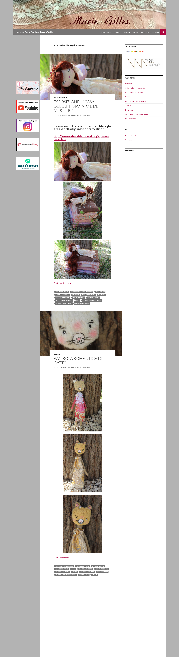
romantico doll (102, 569)
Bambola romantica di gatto (78, 360)
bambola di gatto (87, 572)
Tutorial (117, 32)
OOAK (77, 300)
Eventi (135, 32)
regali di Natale (78, 297)
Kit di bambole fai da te (134, 92)
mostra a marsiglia (82, 303)
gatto (75, 572)
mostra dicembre (88, 295)
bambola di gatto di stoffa (66, 575)
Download (145, 32)
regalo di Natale (62, 292)
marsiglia (101, 295)
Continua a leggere (63, 283)
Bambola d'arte (93, 297)
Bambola (75, 295)
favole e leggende (62, 295)
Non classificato (131, 119)
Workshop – (136, 114)
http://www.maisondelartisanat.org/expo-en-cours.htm (81, 138)
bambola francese (62, 572)
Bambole (127, 32)
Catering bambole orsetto (135, 88)
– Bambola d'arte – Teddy (34, 32)
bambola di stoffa (85, 569)
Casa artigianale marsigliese (82, 292)
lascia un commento (81, 115)
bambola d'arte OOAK (64, 303)
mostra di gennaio (62, 297)
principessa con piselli (64, 300)
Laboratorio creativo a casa (135, 101)
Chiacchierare (102, 572)
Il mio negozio (106, 32)
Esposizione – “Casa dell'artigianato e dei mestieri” (77, 106)
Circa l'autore (130, 135)
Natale (94, 575)
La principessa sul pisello (92, 300)
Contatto (155, 32)
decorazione (84, 575)
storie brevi (100, 292)
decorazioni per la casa (64, 566)
